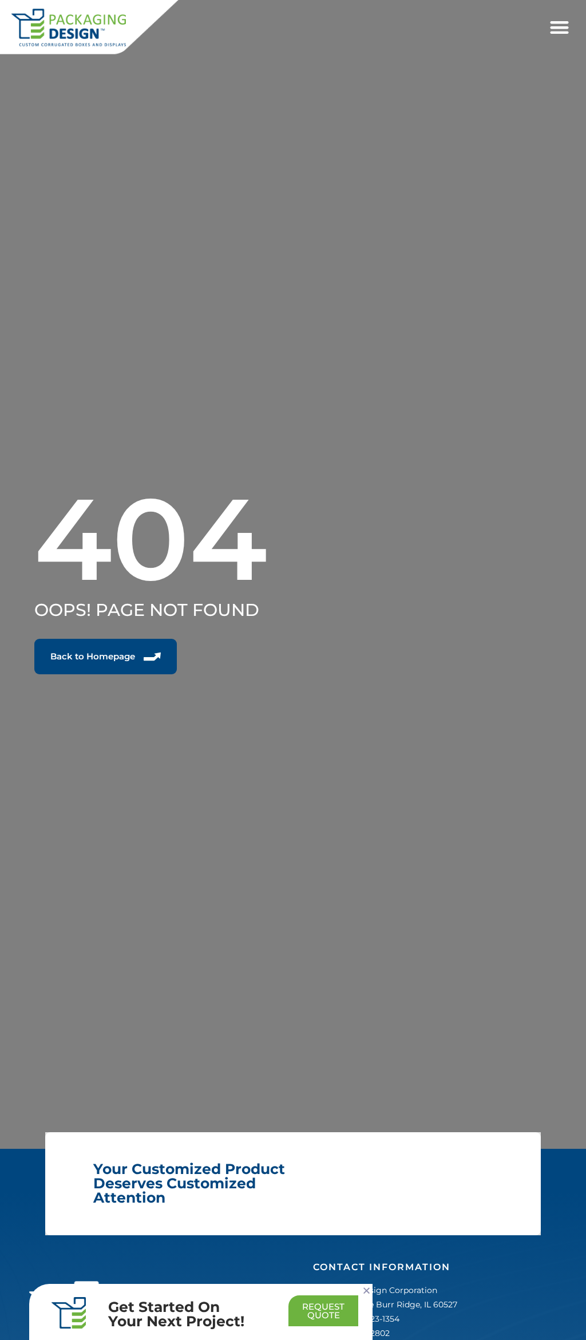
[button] (559, 28)
